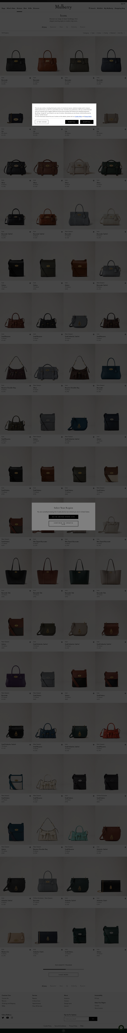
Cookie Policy (78, 116)
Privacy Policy (87, 116)
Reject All (72, 122)
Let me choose (42, 122)
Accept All (87, 122)
